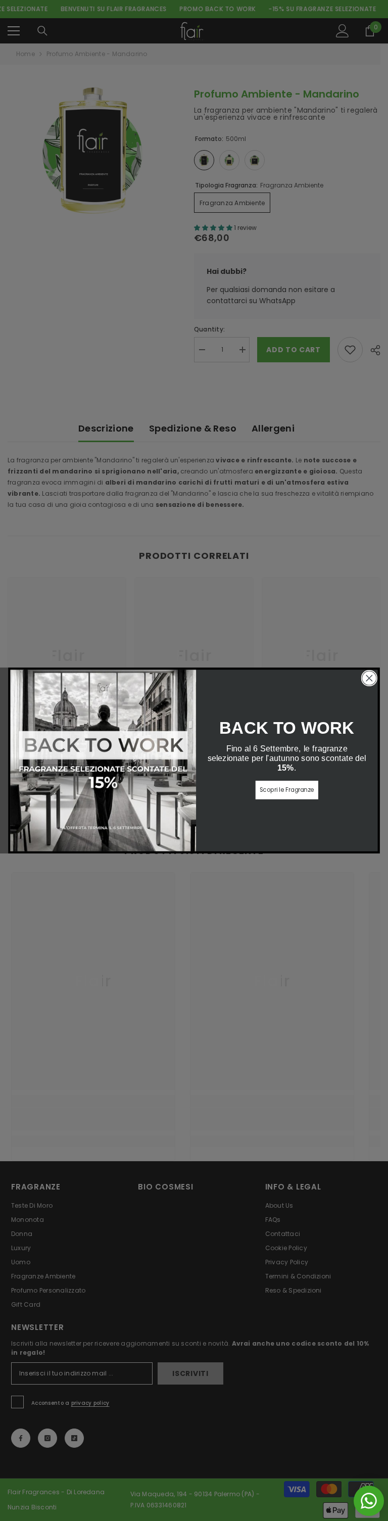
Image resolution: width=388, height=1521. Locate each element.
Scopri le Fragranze (287, 790)
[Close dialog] (369, 678)
